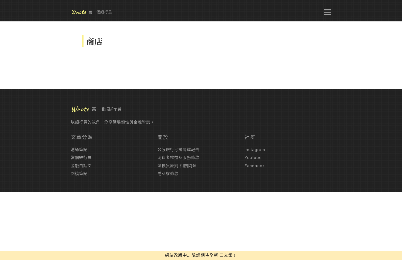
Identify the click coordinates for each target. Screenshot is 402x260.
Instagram (255, 149)
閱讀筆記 (79, 173)
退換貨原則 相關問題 (177, 165)
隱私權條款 (167, 173)
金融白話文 (81, 165)
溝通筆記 (79, 149)
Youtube (253, 157)
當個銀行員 (81, 157)
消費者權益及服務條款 (178, 157)
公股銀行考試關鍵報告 (178, 149)
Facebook (255, 165)
